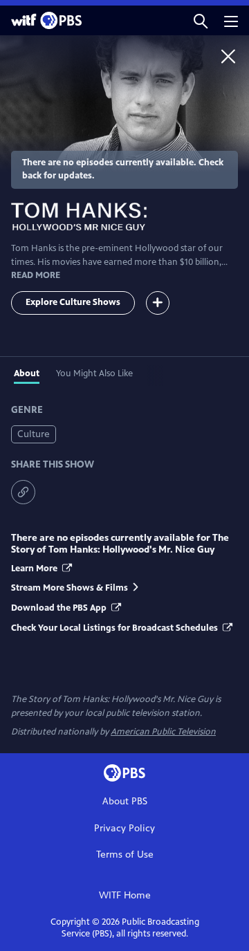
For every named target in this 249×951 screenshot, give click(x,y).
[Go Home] (228, 56)
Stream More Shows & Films (69, 587)
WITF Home (125, 895)
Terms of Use (125, 854)
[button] (200, 20)
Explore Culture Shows (73, 302)
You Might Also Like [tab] (94, 373)
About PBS (124, 801)
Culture (33, 434)
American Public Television (163, 731)
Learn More (35, 568)
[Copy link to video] (23, 492)
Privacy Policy (124, 828)
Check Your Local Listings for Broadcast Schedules (115, 628)
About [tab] (26, 373)
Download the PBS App (60, 607)
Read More (35, 275)
